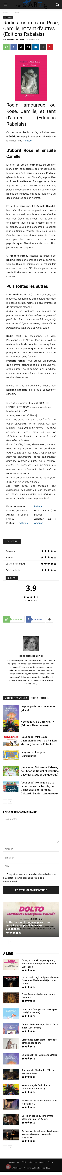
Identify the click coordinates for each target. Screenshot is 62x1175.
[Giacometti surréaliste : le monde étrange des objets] (11, 1044)
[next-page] (10, 801)
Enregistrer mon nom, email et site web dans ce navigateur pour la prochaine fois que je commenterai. (29, 878)
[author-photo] (31, 651)
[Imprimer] (43, 47)
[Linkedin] (35, 47)
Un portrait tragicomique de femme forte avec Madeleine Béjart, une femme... (40, 980)
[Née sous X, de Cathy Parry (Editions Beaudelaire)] (11, 726)
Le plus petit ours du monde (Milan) (40, 1055)
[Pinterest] (50, 47)
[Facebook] (13, 47)
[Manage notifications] (8, 1166)
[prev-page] (5, 801)
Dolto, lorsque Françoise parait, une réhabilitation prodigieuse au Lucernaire (28, 925)
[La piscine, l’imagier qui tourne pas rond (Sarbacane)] (11, 1013)
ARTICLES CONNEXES (16, 698)
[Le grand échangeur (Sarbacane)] (11, 755)
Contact (51, 1162)
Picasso (27, 140)
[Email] (28, 47)
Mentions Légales (37, 1162)
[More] (49, 619)
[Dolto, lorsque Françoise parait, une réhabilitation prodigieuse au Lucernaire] (31, 919)
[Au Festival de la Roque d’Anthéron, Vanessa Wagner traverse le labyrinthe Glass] (11, 1135)
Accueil (6, 12)
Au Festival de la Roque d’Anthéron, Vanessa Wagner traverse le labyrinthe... (40, 1134)
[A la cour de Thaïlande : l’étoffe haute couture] (11, 1074)
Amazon (38, 523)
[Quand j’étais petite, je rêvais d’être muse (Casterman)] (11, 1029)
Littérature (17, 12)
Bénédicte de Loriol (15, 39)
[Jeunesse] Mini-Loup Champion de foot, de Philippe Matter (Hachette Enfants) (39, 740)
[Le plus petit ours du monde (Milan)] (11, 715)
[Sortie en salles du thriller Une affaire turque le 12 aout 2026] (11, 1120)
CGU (24, 1162)
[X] (21, 47)
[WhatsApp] (6, 47)
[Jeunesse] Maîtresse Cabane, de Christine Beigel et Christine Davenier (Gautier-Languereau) (40, 771)
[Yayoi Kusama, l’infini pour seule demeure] (11, 998)
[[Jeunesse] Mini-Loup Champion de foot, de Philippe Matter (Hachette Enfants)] (11, 741)
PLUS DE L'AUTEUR (40, 698)
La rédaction (13, 1162)
